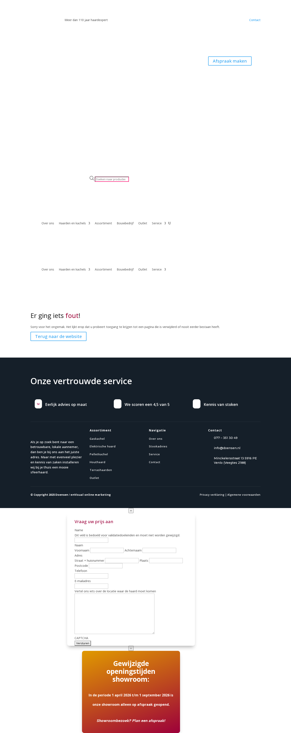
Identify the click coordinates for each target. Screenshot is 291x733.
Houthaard (97, 462)
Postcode (81, 566)
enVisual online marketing (91, 495)
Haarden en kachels (72, 223)
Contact (255, 20)
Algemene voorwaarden (244, 495)
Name (79, 530)
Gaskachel (97, 439)
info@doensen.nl (227, 448)
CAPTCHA (81, 638)
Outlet (142, 223)
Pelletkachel (99, 454)
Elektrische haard (103, 446)
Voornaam (82, 550)
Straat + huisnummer (89, 560)
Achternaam (133, 550)
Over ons (48, 223)
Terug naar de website (58, 336)
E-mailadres (83, 581)
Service (157, 223)
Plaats (144, 560)
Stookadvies (158, 446)
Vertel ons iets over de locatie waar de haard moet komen (115, 591)
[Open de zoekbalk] (92, 173)
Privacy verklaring (212, 495)
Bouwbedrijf (125, 223)
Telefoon (81, 571)
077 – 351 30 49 (226, 438)
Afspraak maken (230, 61)
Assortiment (103, 223)
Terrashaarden (101, 470)
